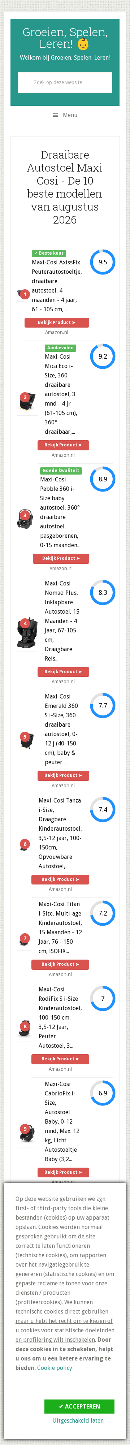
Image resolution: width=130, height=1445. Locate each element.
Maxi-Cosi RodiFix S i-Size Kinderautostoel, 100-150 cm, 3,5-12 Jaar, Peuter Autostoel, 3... (60, 1017)
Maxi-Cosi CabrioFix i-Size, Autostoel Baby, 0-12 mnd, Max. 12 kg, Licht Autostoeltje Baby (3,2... (62, 1122)
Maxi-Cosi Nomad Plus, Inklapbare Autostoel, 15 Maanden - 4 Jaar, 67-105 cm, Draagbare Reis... (62, 621)
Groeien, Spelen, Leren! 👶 (65, 37)
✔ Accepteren (79, 1406)
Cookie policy (54, 1367)
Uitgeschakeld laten (78, 1420)
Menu (70, 115)
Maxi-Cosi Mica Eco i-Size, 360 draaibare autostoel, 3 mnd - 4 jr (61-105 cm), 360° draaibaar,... (61, 394)
